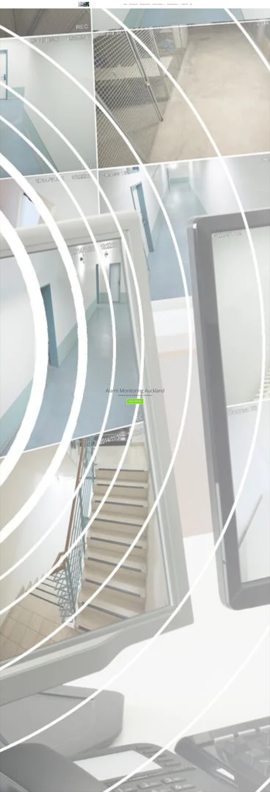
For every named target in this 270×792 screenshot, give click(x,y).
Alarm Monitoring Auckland (135, 390)
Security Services (172, 4)
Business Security (145, 4)
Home (125, 4)
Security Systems (158, 4)
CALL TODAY (135, 401)
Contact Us (185, 4)
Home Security (133, 4)
